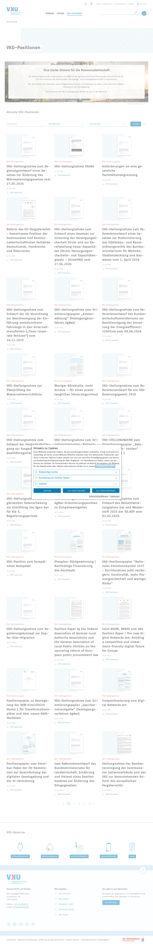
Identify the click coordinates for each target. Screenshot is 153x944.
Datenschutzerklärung (105, 466)
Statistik (42, 484)
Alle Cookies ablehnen (76, 491)
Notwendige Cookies (48, 472)
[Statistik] (36, 484)
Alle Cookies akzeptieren (105, 491)
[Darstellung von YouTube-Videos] (36, 478)
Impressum (115, 496)
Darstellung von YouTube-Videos (54, 478)
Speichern (47, 491)
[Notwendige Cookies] (36, 472)
